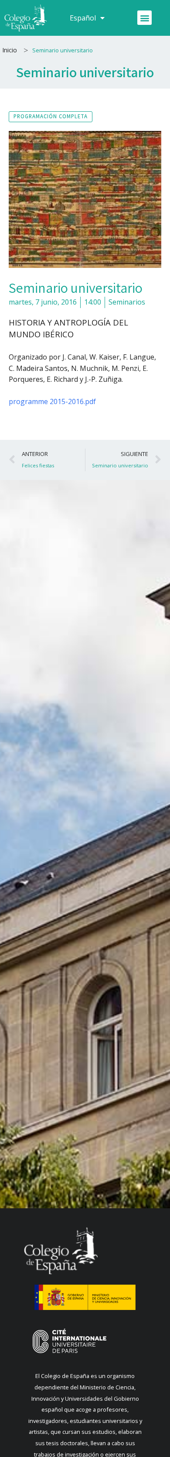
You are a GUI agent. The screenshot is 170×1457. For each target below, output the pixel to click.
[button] (144, 17)
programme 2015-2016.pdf (52, 401)
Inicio (9, 50)
